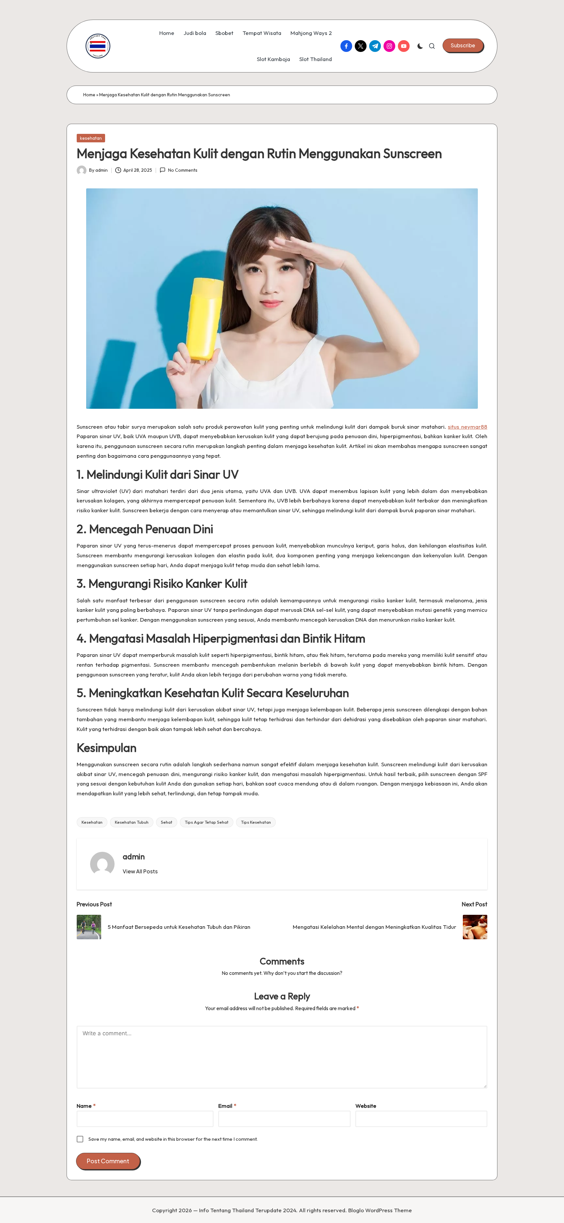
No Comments (182, 170)
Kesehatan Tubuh (132, 822)
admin (134, 856)
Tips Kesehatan (256, 822)
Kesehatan (92, 822)
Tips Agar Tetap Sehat (206, 822)
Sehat (166, 822)
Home (89, 95)
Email (227, 1105)
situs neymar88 (467, 426)
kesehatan (91, 138)
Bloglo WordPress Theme (380, 1210)
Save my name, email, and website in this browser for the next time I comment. (173, 1139)
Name (86, 1105)
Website (365, 1105)
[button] (463, 45)
